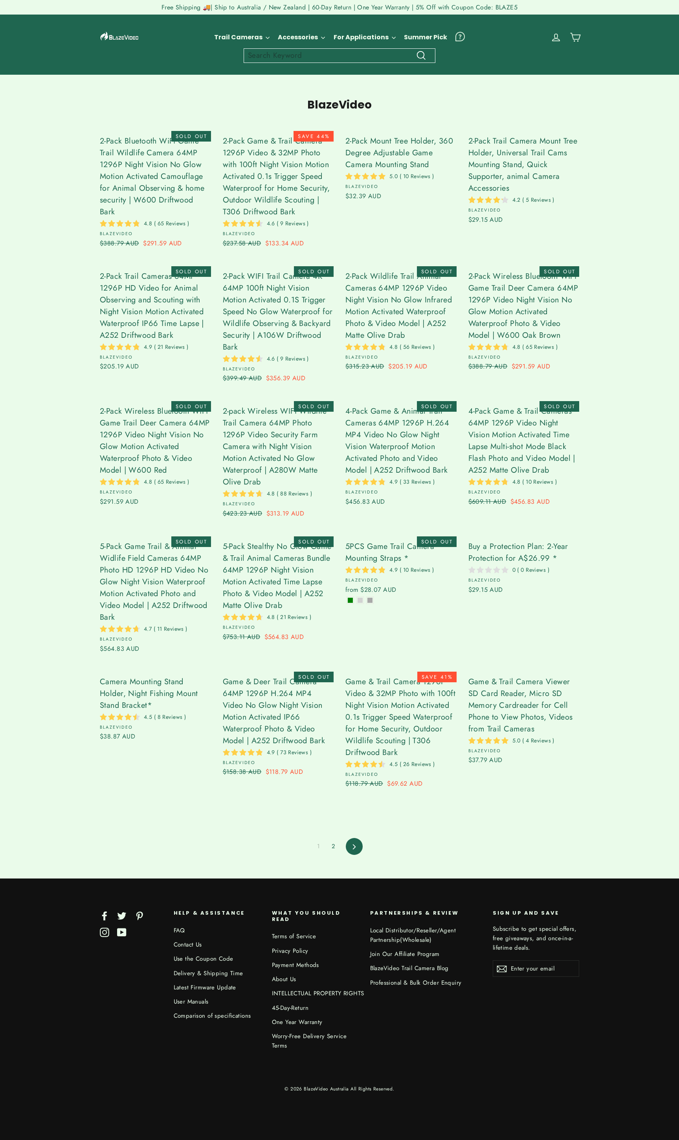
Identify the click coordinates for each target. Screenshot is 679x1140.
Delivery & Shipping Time (208, 973)
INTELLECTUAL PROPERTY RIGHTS (315, 993)
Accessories (298, 37)
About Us (284, 979)
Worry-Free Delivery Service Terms (309, 1041)
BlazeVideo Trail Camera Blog (409, 968)
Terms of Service (294, 936)
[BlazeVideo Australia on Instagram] (104, 931)
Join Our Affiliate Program (405, 954)
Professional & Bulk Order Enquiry (416, 982)
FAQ (179, 930)
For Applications (362, 37)
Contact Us (188, 944)
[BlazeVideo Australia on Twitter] (122, 915)
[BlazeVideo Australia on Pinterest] (139, 915)
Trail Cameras (239, 37)
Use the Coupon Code (203, 958)
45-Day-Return (290, 1008)
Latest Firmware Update (205, 987)
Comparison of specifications (212, 1015)
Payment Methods (295, 965)
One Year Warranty (297, 1022)
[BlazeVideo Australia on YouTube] (122, 931)
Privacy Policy (290, 951)
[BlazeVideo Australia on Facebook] (104, 915)
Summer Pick (425, 37)
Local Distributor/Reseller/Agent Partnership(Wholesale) (413, 935)
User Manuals (191, 1001)
